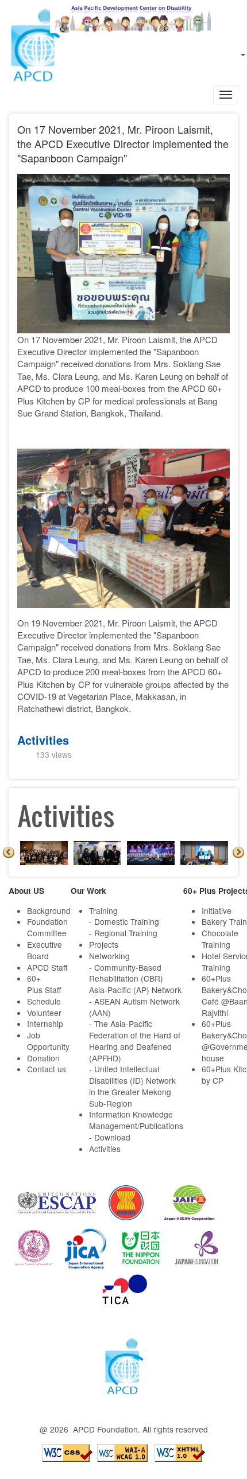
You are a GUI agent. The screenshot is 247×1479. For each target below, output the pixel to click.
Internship (45, 1023)
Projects (103, 944)
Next (238, 852)
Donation (43, 1058)
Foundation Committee (47, 927)
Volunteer (44, 1012)
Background (49, 910)
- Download (109, 1137)
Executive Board (44, 950)
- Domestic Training (124, 921)
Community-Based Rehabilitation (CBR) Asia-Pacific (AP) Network (135, 979)
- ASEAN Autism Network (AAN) (134, 1006)
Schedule (44, 1001)
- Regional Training (123, 933)
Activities (43, 739)
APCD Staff (47, 967)
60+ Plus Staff (44, 983)
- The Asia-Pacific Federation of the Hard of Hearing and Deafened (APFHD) (134, 1040)
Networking (109, 956)
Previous (8, 852)
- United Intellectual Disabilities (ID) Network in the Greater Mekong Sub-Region (132, 1085)
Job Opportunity (48, 1040)
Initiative (216, 910)
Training (103, 910)
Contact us (46, 1069)
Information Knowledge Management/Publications (136, 1119)
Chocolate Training (220, 938)
